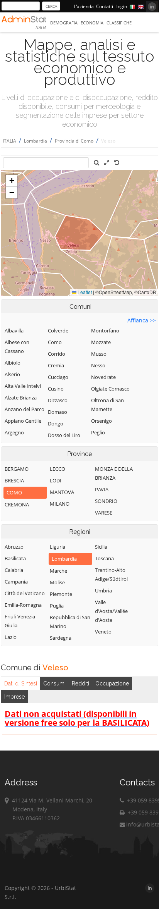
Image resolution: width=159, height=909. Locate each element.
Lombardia (35, 141)
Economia (92, 23)
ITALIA (9, 141)
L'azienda (84, 6)
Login (121, 6)
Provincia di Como (74, 141)
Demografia (64, 23)
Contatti (104, 6)
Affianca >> (141, 320)
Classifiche (119, 23)
